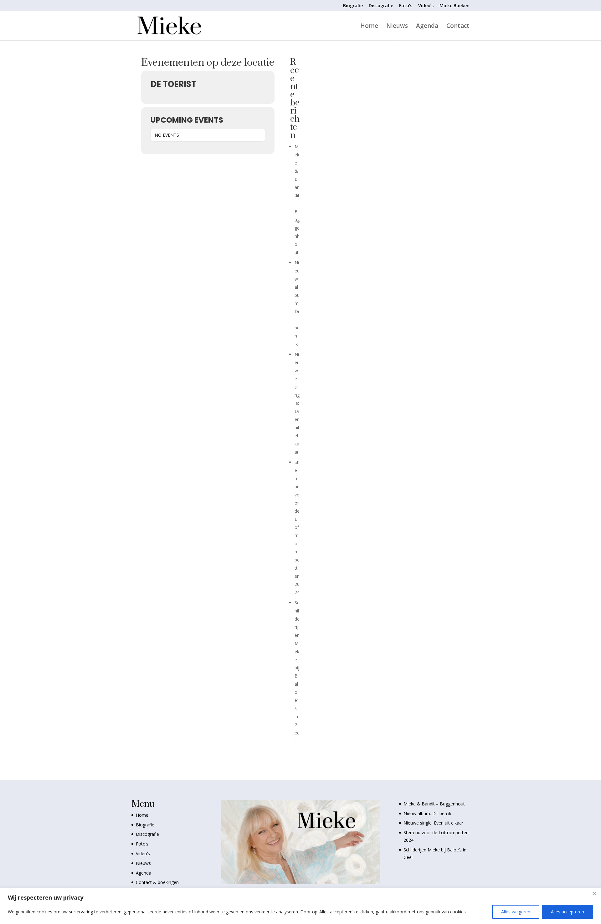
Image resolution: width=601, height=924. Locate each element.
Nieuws (397, 26)
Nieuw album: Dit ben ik (297, 303)
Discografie (381, 5)
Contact (458, 26)
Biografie (353, 5)
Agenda (427, 26)
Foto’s (405, 5)
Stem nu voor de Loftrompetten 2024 (297, 527)
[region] (300, 906)
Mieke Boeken (454, 5)
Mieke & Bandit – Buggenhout (434, 804)
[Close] (594, 893)
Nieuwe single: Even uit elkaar (297, 403)
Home (369, 26)
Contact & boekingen (157, 882)
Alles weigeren (515, 912)
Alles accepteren (567, 912)
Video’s (426, 5)
